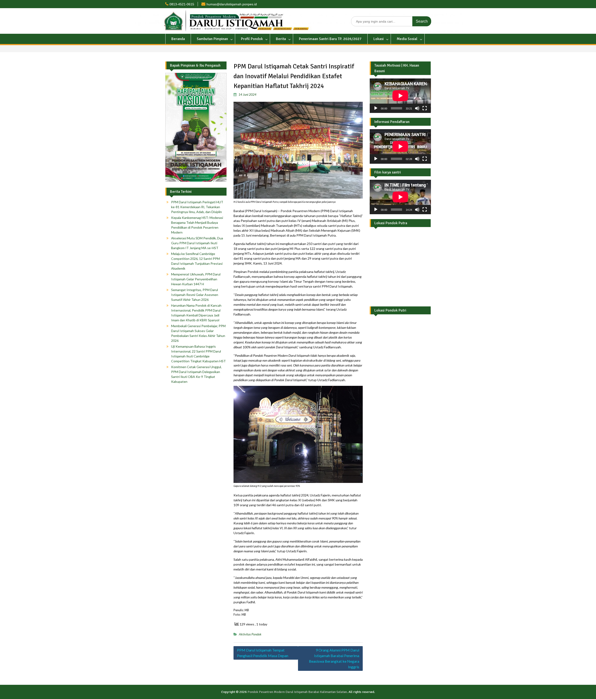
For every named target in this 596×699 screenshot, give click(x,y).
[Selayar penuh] (424, 108)
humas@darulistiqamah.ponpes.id (232, 4)
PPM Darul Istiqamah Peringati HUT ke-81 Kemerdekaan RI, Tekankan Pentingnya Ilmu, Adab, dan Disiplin (197, 207)
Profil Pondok (252, 39)
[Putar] (375, 108)
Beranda (178, 39)
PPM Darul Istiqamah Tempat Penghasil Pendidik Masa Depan (262, 653)
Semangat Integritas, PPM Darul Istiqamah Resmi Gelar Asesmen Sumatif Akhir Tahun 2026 (194, 295)
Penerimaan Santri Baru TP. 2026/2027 (330, 39)
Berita (281, 39)
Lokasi (378, 39)
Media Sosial (407, 39)
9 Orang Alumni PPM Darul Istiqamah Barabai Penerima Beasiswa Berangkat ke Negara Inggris (334, 658)
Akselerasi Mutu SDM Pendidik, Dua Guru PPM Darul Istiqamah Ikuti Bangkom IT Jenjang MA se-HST (197, 243)
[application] (400, 95)
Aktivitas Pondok (250, 634)
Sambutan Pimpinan (212, 39)
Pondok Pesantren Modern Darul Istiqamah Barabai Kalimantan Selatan (297, 692)
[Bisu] (417, 108)
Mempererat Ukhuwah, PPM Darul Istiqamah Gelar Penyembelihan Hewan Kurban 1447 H (195, 279)
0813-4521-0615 (181, 4)
